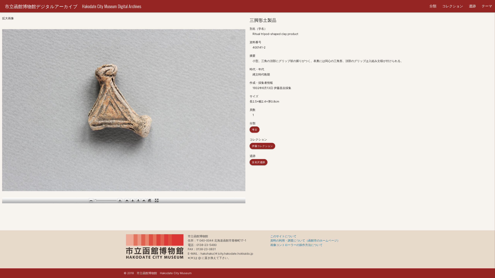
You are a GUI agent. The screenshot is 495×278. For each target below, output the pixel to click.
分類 (432, 6)
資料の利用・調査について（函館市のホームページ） (305, 240)
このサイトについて (283, 236)
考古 (254, 129)
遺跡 (472, 6)
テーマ (487, 6)
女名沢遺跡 (258, 162)
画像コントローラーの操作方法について (296, 245)
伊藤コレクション (262, 145)
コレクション (452, 6)
